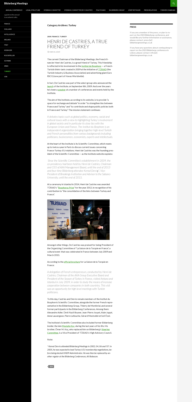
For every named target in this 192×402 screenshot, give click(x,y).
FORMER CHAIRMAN (168, 10)
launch (50, 86)
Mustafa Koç (68, 326)
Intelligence (9, 34)
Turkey (63, 36)
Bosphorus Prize (66, 187)
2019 (49, 36)
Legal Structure (33, 10)
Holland (8, 29)
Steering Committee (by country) (78, 10)
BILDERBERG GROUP (116, 10)
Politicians (100, 10)
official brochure (72, 261)
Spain (6, 66)
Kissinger (8, 50)
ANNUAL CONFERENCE (14, 10)
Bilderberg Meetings (16, 3)
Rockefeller (9, 55)
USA (5, 76)
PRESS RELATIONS (150, 10)
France (55, 36)
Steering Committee (52, 10)
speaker (62, 89)
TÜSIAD (102, 69)
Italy (6, 45)
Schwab (7, 61)
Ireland (7, 40)
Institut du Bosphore (91, 66)
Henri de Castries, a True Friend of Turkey (77, 44)
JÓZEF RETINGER (134, 10)
